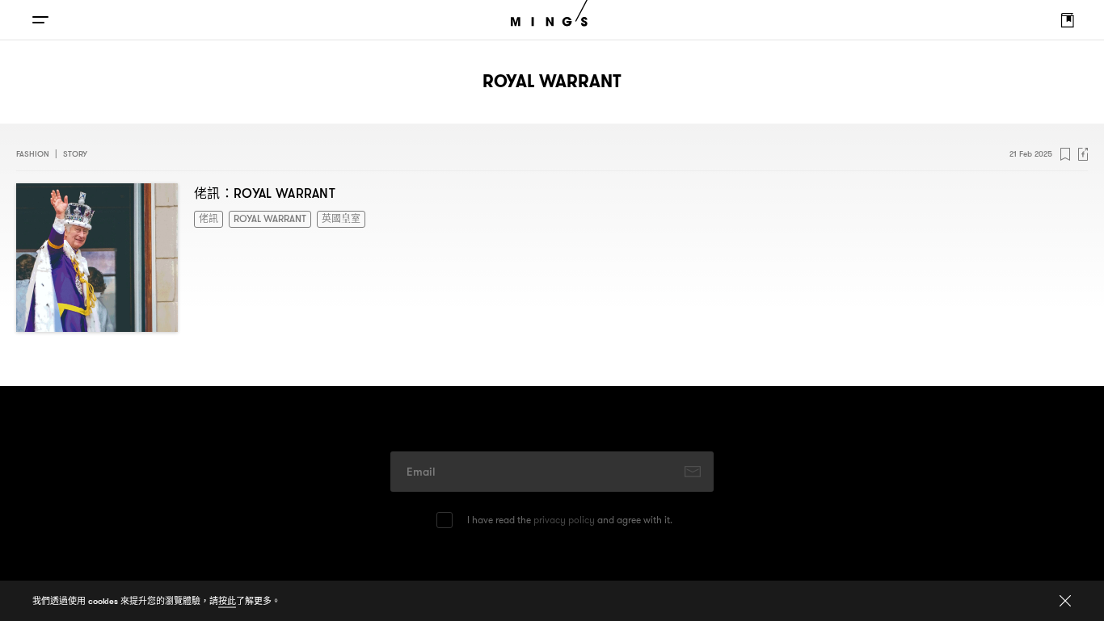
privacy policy (564, 520)
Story (75, 154)
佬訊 (207, 218)
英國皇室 (323, 218)
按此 (227, 600)
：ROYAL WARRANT (264, 193)
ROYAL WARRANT (261, 218)
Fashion (32, 154)
